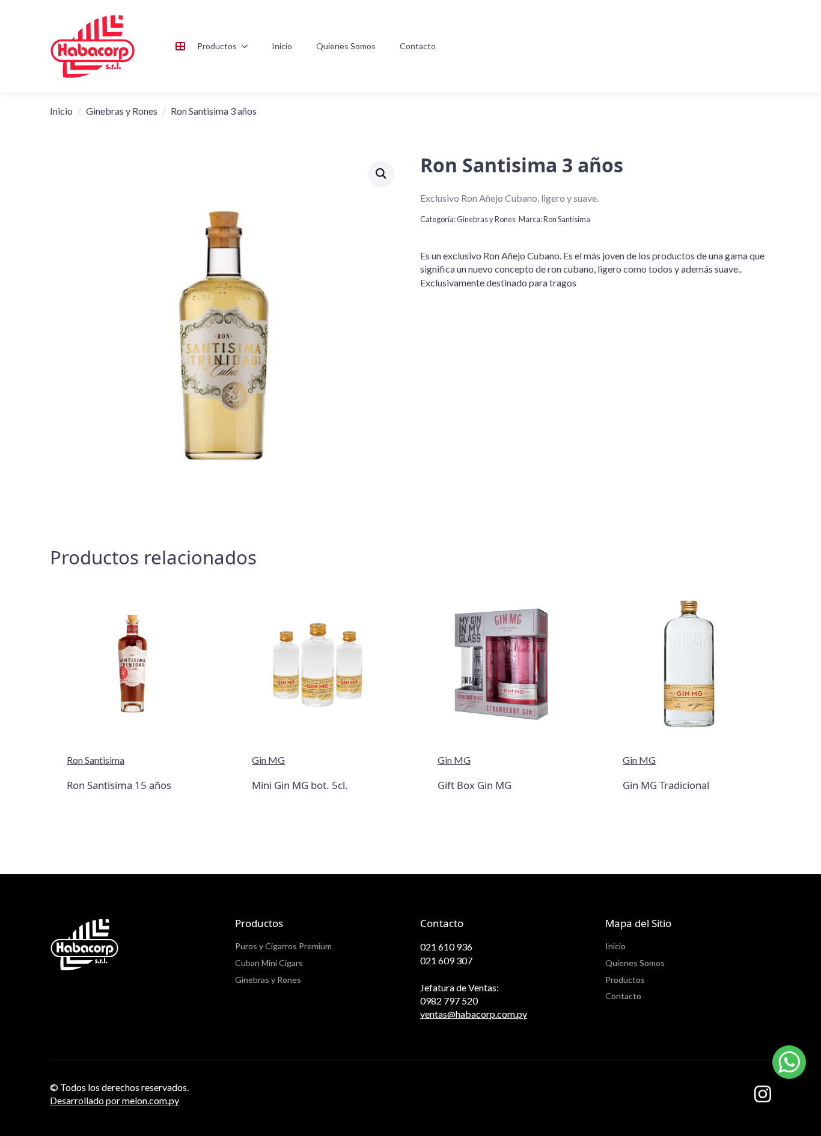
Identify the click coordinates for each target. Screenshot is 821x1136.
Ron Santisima (566, 219)
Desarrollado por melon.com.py (114, 1100)
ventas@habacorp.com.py (473, 1014)
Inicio (282, 46)
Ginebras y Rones (121, 110)
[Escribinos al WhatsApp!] (789, 1063)
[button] (381, 173)
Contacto (418, 46)
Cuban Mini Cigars (269, 963)
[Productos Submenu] (248, 46)
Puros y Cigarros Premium (283, 946)
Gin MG (268, 760)
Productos (217, 46)
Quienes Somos (346, 46)
